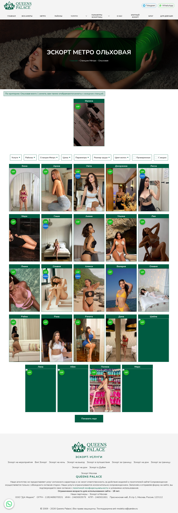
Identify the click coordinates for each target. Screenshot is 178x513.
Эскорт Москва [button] (89, 473)
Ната (89, 166)
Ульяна (121, 216)
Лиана (24, 266)
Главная (11, 16)
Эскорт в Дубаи (97, 467)
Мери (137, 366)
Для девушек (166, 16)
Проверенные (143, 157)
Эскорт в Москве (98, 494)
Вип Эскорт (41, 462)
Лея (153, 216)
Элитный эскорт (135, 16)
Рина (56, 316)
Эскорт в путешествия (98, 462)
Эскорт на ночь (57, 462)
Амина (89, 216)
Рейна (24, 316)
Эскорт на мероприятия (20, 462)
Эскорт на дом (141, 462)
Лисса (153, 166)
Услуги (74, 16)
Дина (121, 316)
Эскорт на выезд (76, 462)
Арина (56, 166)
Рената (89, 316)
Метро (43, 16)
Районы (58, 16)
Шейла (153, 316)
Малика (89, 100)
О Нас (119, 16)
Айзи (73, 366)
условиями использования (124, 488)
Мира (24, 216)
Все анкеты (27, 16)
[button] (9, 504)
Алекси (89, 266)
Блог (151, 16)
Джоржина (121, 166)
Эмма (24, 166)
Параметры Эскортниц (97, 16)
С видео (162, 157)
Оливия (57, 266)
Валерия (121, 266)
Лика (40, 366)
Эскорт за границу (121, 462)
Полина (105, 366)
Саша (57, 216)
